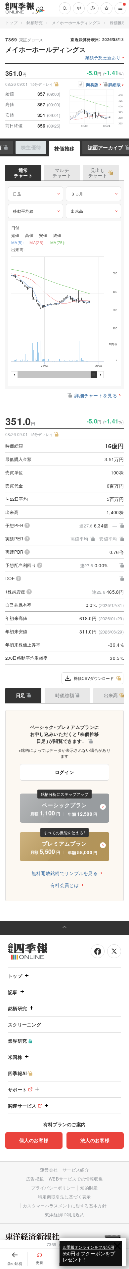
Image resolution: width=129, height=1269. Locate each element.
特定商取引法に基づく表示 (64, 1196)
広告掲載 (35, 1179)
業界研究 (17, 1040)
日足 (17, 193)
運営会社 (49, 1170)
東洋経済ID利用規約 (64, 1214)
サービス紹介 (76, 1170)
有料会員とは (64, 885)
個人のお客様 (33, 1140)
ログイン (64, 772)
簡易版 (92, 85)
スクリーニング (24, 1024)
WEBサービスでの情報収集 (76, 1179)
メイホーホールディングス (76, 22)
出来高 (77, 211)
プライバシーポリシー (53, 1188)
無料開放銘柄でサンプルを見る (64, 873)
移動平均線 (23, 211)
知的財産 (89, 1188)
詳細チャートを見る (95, 395)
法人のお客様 (94, 1140)
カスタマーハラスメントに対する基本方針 (65, 1205)
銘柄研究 (34, 22)
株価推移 (64, 148)
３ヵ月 (77, 193)
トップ (11, 22)
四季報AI (17, 1073)
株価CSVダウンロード (94, 678)
